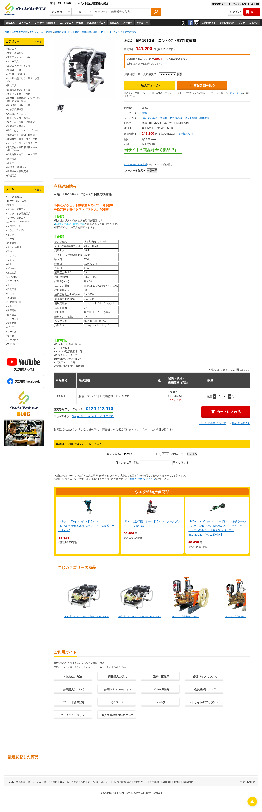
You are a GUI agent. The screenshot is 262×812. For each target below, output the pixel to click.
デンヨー (11, 268)
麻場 (144, 112)
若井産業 (11, 323)
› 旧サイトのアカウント (204, 702)
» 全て (38, 41)
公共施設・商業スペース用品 (22, 154)
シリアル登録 (39, 782)
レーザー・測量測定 (45, 22)
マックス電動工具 (16, 217)
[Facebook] (190, 22)
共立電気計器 (14, 302)
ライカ (10, 335)
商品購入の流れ (241, 423)
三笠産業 (11, 272)
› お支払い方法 (73, 676)
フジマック (13, 255)
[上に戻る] (252, 805)
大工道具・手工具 (96, 22)
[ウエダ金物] (25, 9)
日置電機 (11, 310)
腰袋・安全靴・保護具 (18, 118)
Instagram (188, 782)
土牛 (9, 285)
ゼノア (10, 327)
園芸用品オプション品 (18, 89)
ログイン (235, 11)
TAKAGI (11, 344)
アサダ (10, 239)
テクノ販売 (13, 340)
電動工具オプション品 (18, 57)
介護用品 (11, 175)
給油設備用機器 (15, 109)
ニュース (254, 22)
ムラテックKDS (15, 230)
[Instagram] (196, 22)
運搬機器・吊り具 (16, 126)
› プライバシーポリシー (73, 715)
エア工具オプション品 (18, 65)
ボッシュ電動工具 (16, 209)
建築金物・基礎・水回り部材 (22, 139)
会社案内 (53, 782)
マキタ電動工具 (15, 196)
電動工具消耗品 (15, 53)
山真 (9, 264)
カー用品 (11, 158)
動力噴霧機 (176, 117)
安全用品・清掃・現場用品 (21, 122)
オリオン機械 (14, 247)
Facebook (166, 782)
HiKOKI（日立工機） (18, 201)
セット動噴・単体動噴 (197, 117)
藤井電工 (11, 314)
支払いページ (236, 93)
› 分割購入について (73, 689)
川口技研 (11, 298)
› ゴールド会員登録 (73, 702)
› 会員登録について (204, 689)
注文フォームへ (151, 85)
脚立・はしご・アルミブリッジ (23, 130)
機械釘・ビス (14, 70)
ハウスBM (12, 276)
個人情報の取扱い (122, 782)
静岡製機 (11, 243)
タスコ (10, 293)
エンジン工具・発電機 (71, 22)
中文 (242, 782)
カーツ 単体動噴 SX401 (185, 616)
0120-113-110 (99, 408)
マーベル (11, 331)
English (251, 782)
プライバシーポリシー (98, 782)
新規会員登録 (23, 782)
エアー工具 (25, 22)
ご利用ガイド (209, 22)
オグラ (10, 234)
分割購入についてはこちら (141, 479)
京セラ (10, 205)
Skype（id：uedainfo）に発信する (93, 416)
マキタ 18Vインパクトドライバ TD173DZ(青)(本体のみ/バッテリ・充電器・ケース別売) (86, 526)
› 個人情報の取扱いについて (117, 715)
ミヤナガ (11, 306)
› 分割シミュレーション (116, 689)
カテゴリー (142, 22)
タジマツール (14, 226)
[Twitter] (184, 22)
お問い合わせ (227, 22)
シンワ (10, 260)
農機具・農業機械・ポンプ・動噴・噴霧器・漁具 (23, 99)
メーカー (127, 22)
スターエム (13, 281)
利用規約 (154, 782)
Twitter (177, 782)
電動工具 (10, 22)
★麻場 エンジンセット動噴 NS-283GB (139, 616)
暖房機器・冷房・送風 (18, 105)
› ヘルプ (160, 702)
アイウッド (13, 319)
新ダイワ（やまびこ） (18, 222)
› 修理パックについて (204, 676)
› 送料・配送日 (160, 676)
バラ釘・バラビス (16, 74)
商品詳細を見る (204, 85)
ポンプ (10, 163)
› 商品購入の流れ (116, 676)
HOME (10, 782)
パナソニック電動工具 (18, 213)
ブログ (241, 22)
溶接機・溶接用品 (16, 167)
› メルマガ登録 (160, 689)
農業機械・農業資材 (17, 171)
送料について (186, 133)
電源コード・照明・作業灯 (21, 134)
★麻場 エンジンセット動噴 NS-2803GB (86, 616)
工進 (9, 251)
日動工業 (11, 289)
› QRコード (117, 702)
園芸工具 (114, 22)
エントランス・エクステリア (22, 143)
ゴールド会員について (212, 423)
